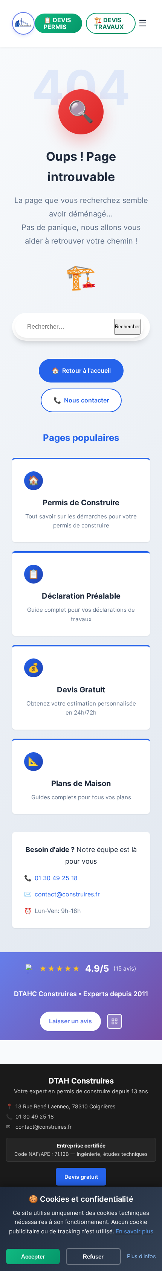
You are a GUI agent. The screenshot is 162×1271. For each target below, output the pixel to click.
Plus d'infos (141, 1256)
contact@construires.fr (67, 894)
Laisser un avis (70, 1021)
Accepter (33, 1256)
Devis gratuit (81, 1176)
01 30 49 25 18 (56, 878)
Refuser (93, 1256)
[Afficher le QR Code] (114, 1021)
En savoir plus (134, 1231)
